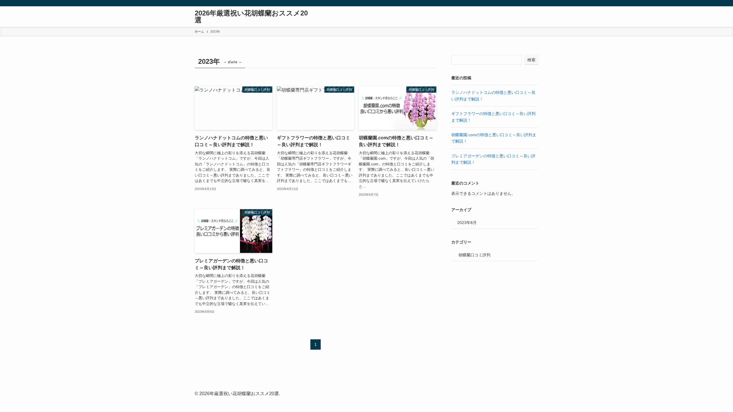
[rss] (527, 3)
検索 (531, 60)
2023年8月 (467, 222)
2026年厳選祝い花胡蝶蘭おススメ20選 (251, 16)
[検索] (534, 3)
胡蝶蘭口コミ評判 (474, 255)
